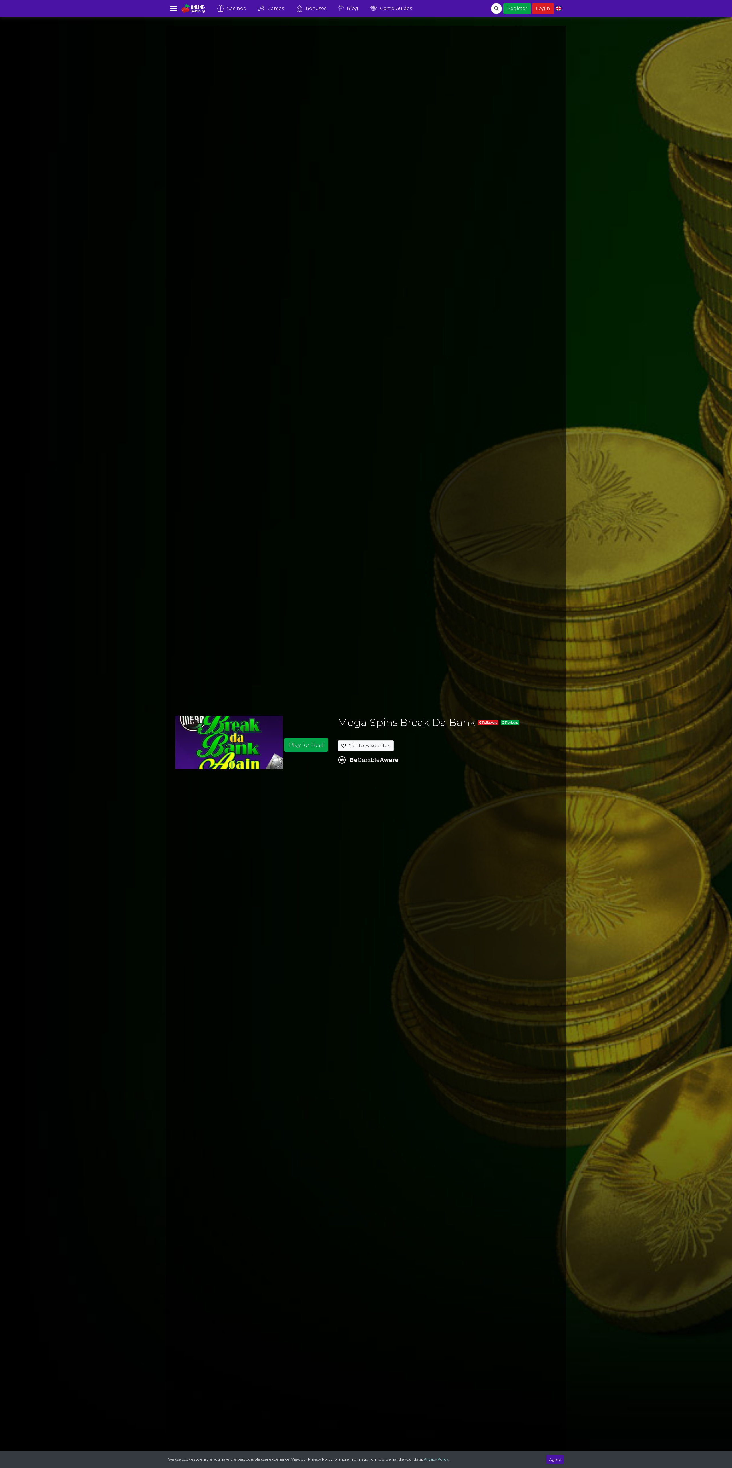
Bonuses (316, 8)
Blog (352, 8)
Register (517, 8)
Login (543, 8)
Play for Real (306, 744)
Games (275, 8)
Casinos (236, 8)
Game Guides (396, 8)
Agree (555, 1459)
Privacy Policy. (436, 1459)
